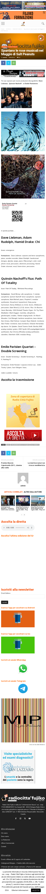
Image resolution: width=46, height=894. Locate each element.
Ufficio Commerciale (7, 843)
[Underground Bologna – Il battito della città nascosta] (8, 500)
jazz (8, 444)
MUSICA (8, 29)
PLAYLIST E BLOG (17, 29)
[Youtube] (30, 819)
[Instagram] (21, 819)
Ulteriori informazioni (20, 890)
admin (5, 57)
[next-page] (24, 515)
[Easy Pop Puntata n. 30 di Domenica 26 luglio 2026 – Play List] (38, 500)
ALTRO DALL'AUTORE (33, 492)
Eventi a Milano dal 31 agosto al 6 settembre (15, 859)
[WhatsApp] (13, 63)
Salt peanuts (35, 444)
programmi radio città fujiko (20, 444)
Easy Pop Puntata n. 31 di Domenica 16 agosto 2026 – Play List (22, 509)
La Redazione (5, 840)
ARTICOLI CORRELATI (13, 492)
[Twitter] (8, 63)
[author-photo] (23, 478)
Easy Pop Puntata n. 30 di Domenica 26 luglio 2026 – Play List (38, 508)
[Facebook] (3, 63)
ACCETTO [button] (35, 890)
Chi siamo (4, 833)
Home (2, 29)
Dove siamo (5, 836)
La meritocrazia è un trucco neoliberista (36, 464)
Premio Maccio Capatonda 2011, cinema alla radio (11, 465)
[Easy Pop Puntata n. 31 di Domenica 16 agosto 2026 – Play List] (23, 500)
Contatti (3, 846)
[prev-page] (22, 515)
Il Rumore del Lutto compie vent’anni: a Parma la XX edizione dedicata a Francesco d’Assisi (21, 868)
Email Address (5, 593)
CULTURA (4, 505)
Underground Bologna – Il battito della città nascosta (7, 508)
